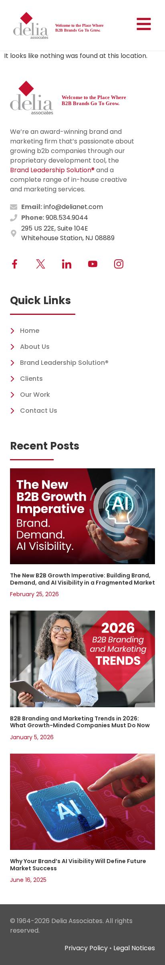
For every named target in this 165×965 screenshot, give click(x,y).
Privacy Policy (86, 948)
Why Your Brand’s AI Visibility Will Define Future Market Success (78, 864)
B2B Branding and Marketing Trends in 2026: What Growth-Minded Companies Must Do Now (80, 722)
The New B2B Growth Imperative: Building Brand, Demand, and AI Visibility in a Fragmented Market (82, 579)
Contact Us (38, 410)
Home (29, 330)
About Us (35, 346)
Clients (31, 378)
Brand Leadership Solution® (52, 170)
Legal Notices (134, 948)
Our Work (35, 394)
